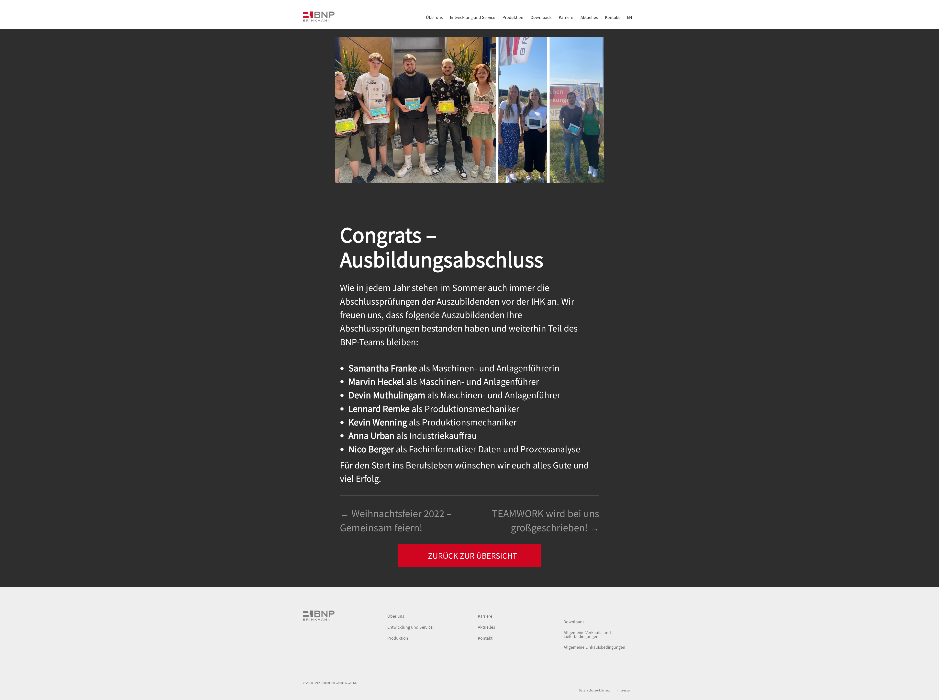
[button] (470, 555)
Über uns (395, 616)
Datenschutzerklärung (594, 690)
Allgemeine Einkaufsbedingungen (594, 647)
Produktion (397, 638)
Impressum (624, 690)
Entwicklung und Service (410, 627)
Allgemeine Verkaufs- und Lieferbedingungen (587, 634)
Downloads (573, 621)
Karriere (485, 616)
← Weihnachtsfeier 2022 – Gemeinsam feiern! (396, 520)
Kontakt (485, 638)
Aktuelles (486, 627)
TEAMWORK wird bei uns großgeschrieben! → (545, 520)
